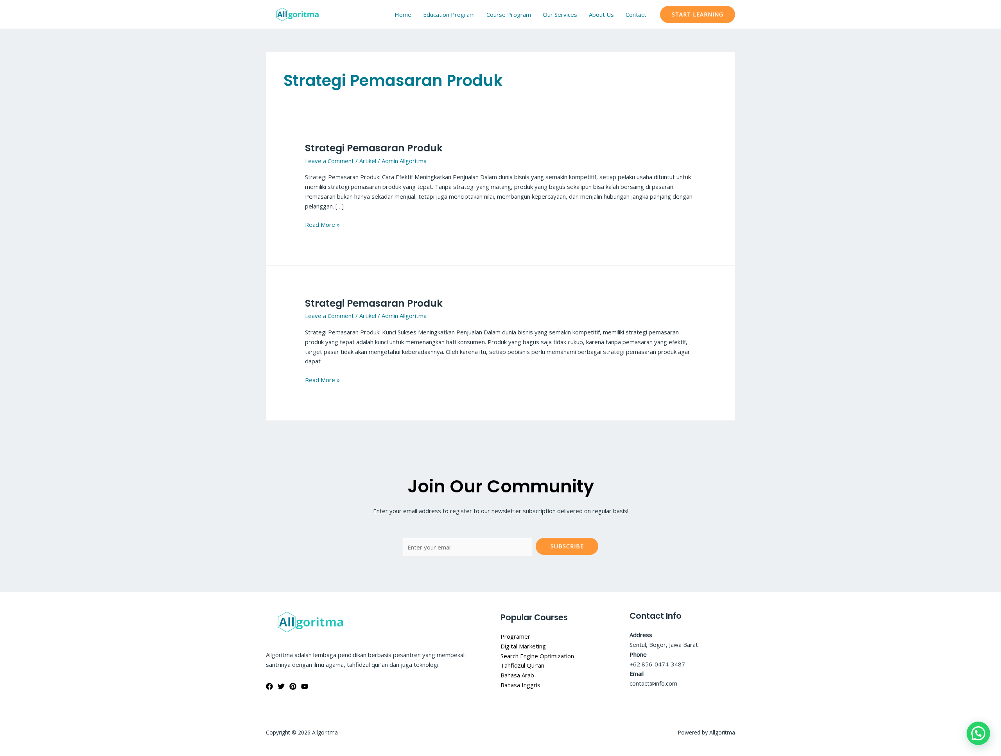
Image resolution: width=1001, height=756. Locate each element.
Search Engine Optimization (537, 656)
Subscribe (567, 546)
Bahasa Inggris (520, 685)
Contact (636, 14)
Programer (515, 636)
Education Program (449, 14)
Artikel (367, 161)
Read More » (322, 224)
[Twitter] (281, 686)
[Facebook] (269, 686)
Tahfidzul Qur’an (522, 665)
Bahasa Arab (517, 675)
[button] (697, 14)
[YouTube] (304, 686)
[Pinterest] (292, 686)
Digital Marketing (523, 646)
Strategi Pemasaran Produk (374, 148)
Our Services (560, 14)
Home (403, 14)
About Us (601, 14)
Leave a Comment (329, 161)
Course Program (508, 14)
